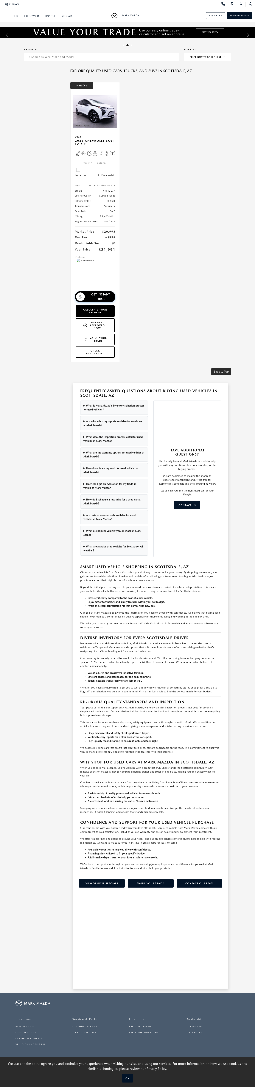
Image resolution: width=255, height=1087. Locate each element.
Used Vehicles (25, 1032)
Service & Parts (84, 1019)
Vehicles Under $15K (30, 1044)
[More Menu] (5, 16)
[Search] (242, 4)
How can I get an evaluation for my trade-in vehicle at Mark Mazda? (110, 485)
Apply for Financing (143, 1032)
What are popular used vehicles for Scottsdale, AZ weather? (113, 548)
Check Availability (95, 352)
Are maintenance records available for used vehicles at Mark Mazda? (109, 517)
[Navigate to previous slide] (3, 35)
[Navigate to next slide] (252, 35)
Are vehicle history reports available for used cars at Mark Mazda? (112, 423)
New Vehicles (25, 1026)
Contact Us (187, 505)
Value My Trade (140, 1026)
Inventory (23, 1019)
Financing (137, 1019)
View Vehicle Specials (101, 883)
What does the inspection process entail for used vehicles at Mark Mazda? (113, 438)
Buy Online (215, 15)
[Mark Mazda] (115, 15)
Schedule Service (239, 15)
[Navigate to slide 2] (127, 45)
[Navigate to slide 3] (131, 45)
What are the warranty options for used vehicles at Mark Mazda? (113, 454)
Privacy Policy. (157, 1069)
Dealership (194, 1019)
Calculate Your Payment (95, 311)
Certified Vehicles (29, 1038)
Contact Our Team (199, 883)
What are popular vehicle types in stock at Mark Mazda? (112, 532)
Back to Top (221, 371)
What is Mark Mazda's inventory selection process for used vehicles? (113, 407)
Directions (194, 1032)
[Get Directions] (233, 4)
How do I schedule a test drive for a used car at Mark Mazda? (112, 501)
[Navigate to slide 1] (123, 45)
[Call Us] (224, 4)
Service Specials (84, 1032)
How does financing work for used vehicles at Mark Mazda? (111, 470)
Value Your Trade (98, 339)
